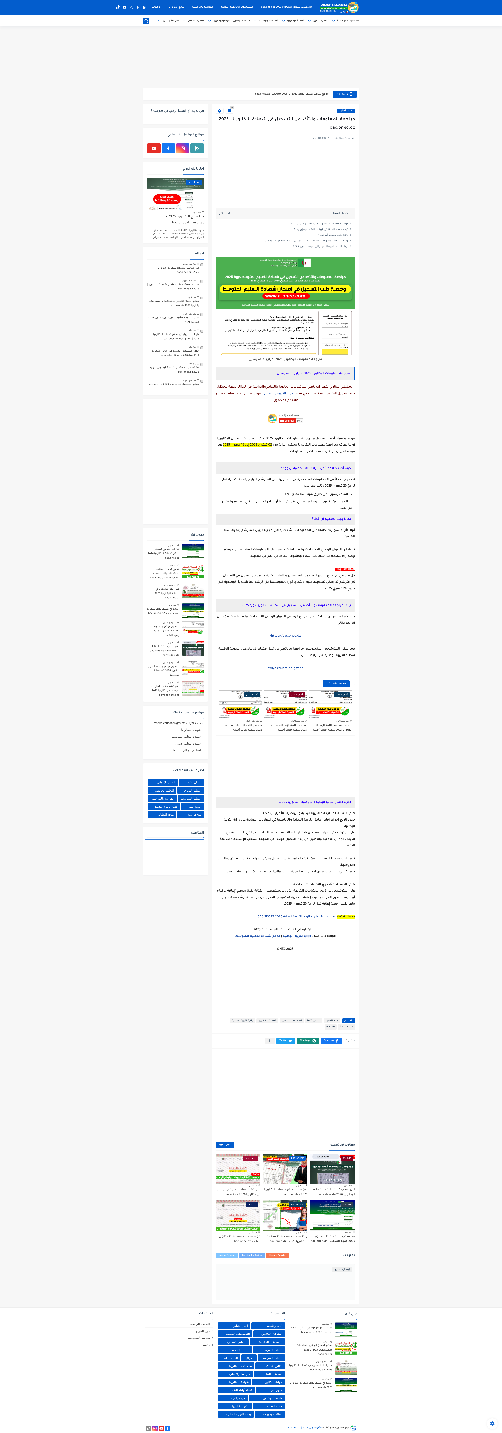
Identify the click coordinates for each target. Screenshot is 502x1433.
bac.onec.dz (346, 1027)
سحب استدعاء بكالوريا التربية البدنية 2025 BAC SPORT (296, 917)
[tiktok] (117, 7)
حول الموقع (203, 1331)
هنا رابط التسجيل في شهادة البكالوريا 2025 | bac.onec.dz (166, 593)
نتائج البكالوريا (176, 7)
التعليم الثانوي (320, 21)
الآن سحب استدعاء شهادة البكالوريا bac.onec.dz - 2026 (178, 270)
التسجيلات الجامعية (348, 21)
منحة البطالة (166, 814)
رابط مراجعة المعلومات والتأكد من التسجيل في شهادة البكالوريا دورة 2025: (305, 241)
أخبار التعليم (346, 110)
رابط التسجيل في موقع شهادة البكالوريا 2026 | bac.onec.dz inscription (176, 336)
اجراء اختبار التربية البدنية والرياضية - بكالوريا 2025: (320, 246)
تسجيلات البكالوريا (292, 1021)
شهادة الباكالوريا (267, 1021)
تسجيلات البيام (273, 1374)
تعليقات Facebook (252, 1255)
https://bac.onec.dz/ (285, 636)
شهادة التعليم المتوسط (186, 736)
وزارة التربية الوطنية (297, 936)
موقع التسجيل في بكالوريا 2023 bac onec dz (173, 384)
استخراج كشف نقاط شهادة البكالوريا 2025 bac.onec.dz (163, 611)
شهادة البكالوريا (295, 21)
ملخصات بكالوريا (241, 21)
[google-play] (144, 7)
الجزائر (250, 1358)
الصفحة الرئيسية (200, 1324)
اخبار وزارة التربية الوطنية (185, 750)
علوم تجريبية (274, 1390)
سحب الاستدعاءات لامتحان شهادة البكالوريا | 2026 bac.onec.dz (173, 286)
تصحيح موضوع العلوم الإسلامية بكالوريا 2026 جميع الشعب (166, 631)
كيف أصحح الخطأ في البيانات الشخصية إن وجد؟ (321, 229)
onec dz (330, 1027)
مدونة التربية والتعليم (279, 393)
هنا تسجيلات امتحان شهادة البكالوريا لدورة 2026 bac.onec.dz (174, 370)
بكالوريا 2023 (274, 1366)
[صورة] (193, 551)
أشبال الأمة (194, 782)
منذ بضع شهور (189, 264)
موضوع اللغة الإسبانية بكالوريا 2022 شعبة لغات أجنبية (243, 728)
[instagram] (131, 7)
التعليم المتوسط (191, 798)
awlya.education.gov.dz (285, 668)
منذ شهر (348, 1185)
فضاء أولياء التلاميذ (166, 806)
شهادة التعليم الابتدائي (187, 743)
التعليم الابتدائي (166, 782)
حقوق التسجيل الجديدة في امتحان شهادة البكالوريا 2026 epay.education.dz (175, 353)
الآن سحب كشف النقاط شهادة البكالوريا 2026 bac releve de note (164, 651)
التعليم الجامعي (196, 21)
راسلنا (206, 1344)
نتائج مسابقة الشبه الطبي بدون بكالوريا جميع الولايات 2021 (173, 320)
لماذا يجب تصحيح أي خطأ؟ (333, 235)
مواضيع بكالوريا (221, 21)
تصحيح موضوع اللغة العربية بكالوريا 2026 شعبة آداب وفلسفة (163, 671)
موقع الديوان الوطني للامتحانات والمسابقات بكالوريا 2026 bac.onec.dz (174, 303)
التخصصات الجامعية (237, 1333)
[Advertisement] (251, 57)
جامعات (156, 7)
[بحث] (146, 21)
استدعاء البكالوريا (271, 1333)
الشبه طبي (194, 806)
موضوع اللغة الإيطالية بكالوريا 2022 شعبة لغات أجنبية (288, 728)
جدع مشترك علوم (239, 1374)
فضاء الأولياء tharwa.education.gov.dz (177, 723)
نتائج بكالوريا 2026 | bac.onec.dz (304, 1428)
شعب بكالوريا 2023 (268, 21)
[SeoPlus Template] (353, 1428)
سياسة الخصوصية (199, 1337)
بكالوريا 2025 (313, 1021)
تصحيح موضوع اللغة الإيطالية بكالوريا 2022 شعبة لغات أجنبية (332, 728)
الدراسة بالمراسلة (202, 7)
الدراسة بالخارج (171, 21)
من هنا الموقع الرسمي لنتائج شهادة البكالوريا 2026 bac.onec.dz (163, 554)
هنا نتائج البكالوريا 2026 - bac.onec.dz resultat (185, 220)
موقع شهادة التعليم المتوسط (257, 936)
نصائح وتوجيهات (272, 1414)
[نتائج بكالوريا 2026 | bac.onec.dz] (339, 7)
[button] (331, 1041)
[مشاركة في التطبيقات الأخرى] (270, 1041)
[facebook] (138, 7)
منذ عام (192, 330)
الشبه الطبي (230, 1358)
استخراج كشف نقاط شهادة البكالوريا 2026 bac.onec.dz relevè (290, 94)
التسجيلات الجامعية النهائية (237, 7)
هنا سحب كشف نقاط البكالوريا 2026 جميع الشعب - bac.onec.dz (333, 1239)
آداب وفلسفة (274, 1325)
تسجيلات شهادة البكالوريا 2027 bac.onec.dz (286, 7)
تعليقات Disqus (227, 1255)
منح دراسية (194, 814)
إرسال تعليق (342, 1269)
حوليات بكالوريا (273, 1382)
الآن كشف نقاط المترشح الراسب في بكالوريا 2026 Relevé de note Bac (165, 691)
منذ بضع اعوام (342, 720)
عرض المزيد (225, 1145)
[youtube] (124, 7)
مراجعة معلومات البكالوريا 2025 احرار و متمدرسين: (320, 224)
